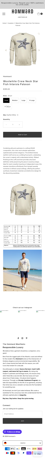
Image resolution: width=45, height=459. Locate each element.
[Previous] (6, 50)
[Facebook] (18, 338)
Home (4, 23)
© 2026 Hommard (9, 436)
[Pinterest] (26, 338)
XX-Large (7, 106)
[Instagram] (22, 338)
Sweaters (11, 23)
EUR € (23, 443)
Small (6, 100)
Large (23, 100)
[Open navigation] (4, 14)
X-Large (32, 100)
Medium (15, 100)
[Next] (39, 50)
